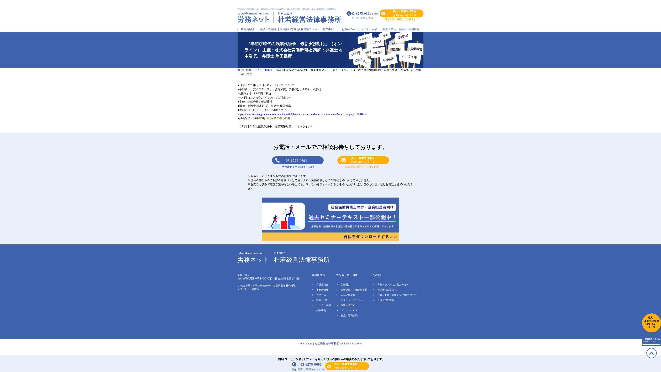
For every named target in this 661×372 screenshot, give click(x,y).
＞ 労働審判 (343, 284)
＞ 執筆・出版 (320, 300)
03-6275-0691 (296, 161)
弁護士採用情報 (409, 29)
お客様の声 (348, 29)
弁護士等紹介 (268, 29)
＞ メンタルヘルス (347, 310)
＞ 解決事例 (319, 310)
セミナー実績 (369, 29)
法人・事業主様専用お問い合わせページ (404, 13)
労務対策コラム (307, 29)
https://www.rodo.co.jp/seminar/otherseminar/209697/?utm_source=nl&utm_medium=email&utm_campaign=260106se (302, 114)
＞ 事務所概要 (320, 289)
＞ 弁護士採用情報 (383, 300)
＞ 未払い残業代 (345, 295)
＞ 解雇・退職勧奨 (347, 315)
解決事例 (328, 29)
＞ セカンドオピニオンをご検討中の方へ (395, 295)
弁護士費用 (389, 29)
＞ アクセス (319, 295)
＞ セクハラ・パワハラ (349, 300)
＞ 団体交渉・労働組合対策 (351, 289)
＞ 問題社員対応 (345, 305)
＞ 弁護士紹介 (320, 284)
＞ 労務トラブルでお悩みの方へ (391, 284)
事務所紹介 (248, 29)
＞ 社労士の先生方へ (385, 289)
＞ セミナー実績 (321, 305)
